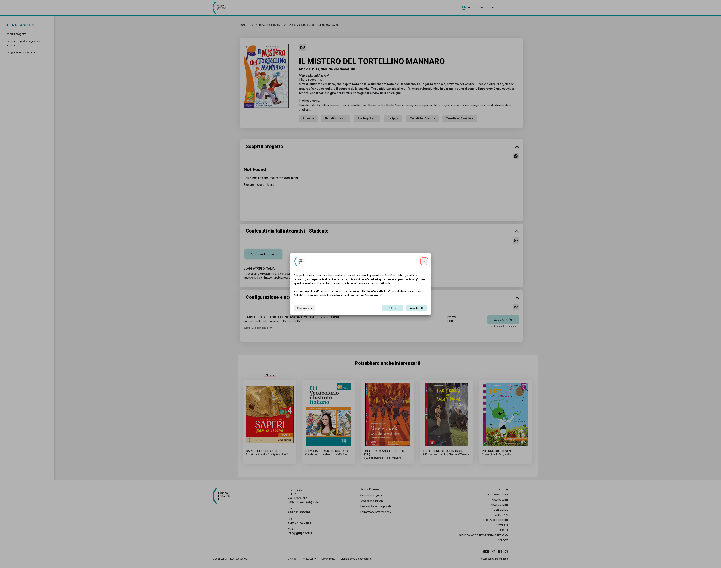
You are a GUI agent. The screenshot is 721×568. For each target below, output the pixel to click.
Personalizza (304, 308)
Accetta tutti (416, 308)
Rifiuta (392, 308)
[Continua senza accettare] (424, 261)
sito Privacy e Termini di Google (372, 283)
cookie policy (329, 283)
